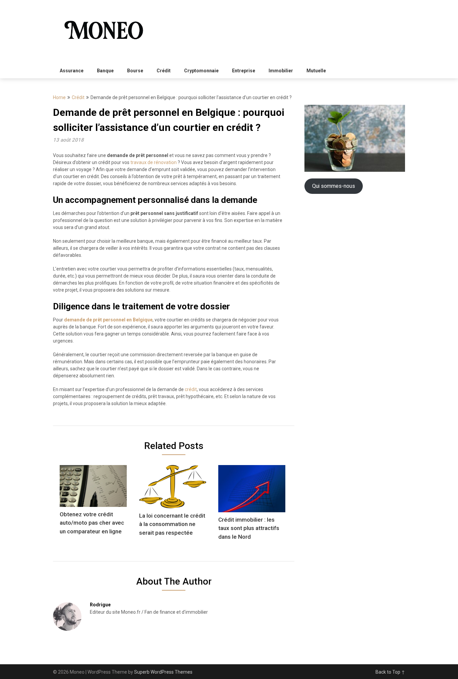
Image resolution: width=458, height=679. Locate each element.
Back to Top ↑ (390, 672)
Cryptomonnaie (201, 70)
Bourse (135, 70)
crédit (191, 389)
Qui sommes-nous (333, 186)
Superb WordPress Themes (163, 672)
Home (59, 97)
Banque (105, 70)
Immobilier (281, 70)
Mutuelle (316, 70)
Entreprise (243, 70)
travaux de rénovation (153, 162)
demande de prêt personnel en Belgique (108, 319)
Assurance (71, 70)
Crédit (164, 70)
